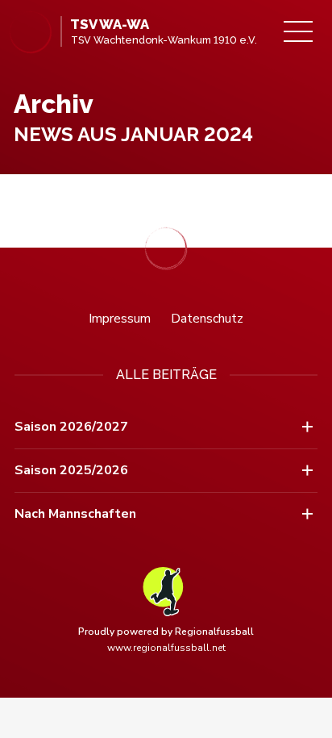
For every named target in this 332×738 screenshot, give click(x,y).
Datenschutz (207, 318)
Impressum (120, 318)
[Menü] (298, 31)
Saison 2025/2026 (71, 470)
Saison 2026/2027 (71, 427)
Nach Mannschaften (75, 514)
